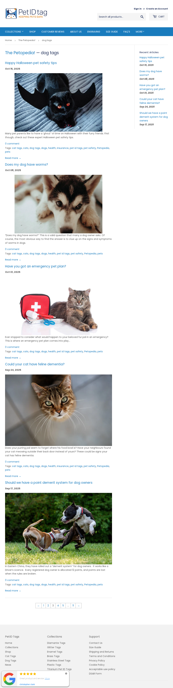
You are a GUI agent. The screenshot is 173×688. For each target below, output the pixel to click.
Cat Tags (10, 656)
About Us (76, 31)
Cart (161, 16)
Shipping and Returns (101, 651)
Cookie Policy (97, 664)
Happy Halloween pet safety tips (31, 63)
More (139, 31)
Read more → (13, 158)
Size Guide (112, 31)
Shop (32, 31)
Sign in (138, 8)
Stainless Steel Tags (58, 660)
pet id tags (76, 148)
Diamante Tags (56, 643)
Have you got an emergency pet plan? (35, 266)
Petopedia (103, 148)
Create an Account (157, 8)
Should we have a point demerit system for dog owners (48, 482)
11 (73, 605)
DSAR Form (95, 673)
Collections (13, 31)
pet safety (90, 148)
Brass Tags (53, 656)
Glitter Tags (54, 647)
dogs (44, 148)
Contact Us (95, 643)
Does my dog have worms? (26, 164)
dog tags (35, 148)
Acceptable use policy (102, 669)
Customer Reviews (52, 31)
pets (7, 151)
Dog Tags (10, 660)
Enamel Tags (54, 651)
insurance (63, 148)
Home (8, 40)
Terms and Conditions (102, 656)
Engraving (93, 31)
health (52, 148)
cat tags (17, 148)
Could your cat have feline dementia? (35, 364)
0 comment (12, 143)
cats (25, 148)
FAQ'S (126, 31)
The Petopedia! (26, 40)
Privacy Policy (97, 660)
